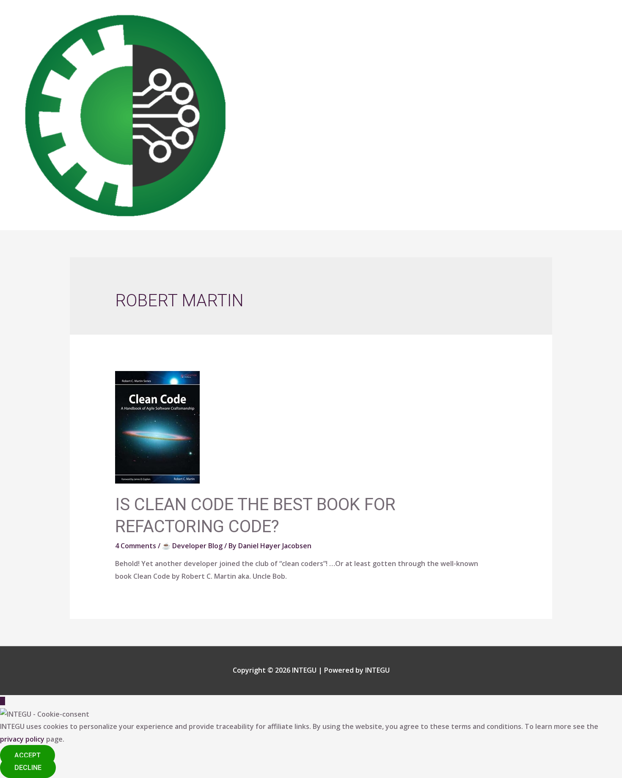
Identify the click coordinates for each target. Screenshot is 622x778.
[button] (27, 755)
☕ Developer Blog (192, 545)
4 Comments (135, 545)
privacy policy (22, 739)
